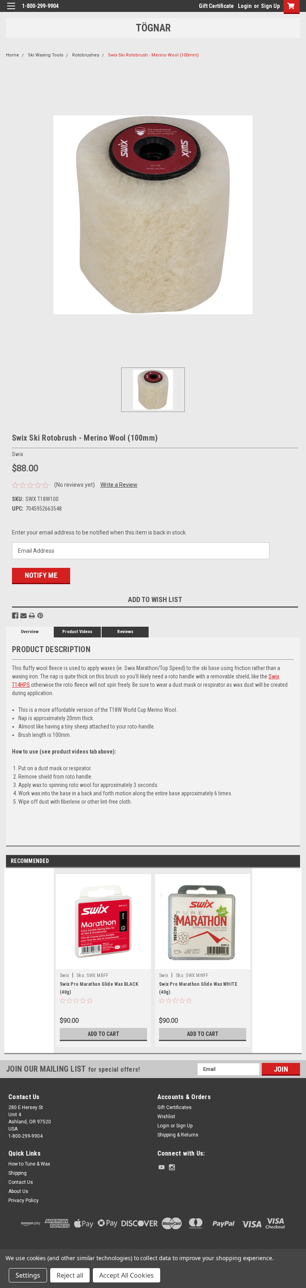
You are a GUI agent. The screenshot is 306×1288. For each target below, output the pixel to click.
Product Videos (77, 631)
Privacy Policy (23, 1200)
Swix (64, 975)
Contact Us (20, 1182)
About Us (18, 1191)
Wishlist (166, 1116)
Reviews (125, 631)
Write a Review (118, 485)
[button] (153, 1246)
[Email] (23, 615)
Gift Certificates (174, 1107)
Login (245, 6)
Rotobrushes (85, 55)
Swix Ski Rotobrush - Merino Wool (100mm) (153, 55)
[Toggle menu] (11, 11)
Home (12, 55)
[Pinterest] (40, 615)
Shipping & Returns (177, 1135)
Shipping (17, 1173)
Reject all (70, 1275)
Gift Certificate (216, 6)
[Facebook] (15, 615)
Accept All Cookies (126, 1275)
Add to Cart (103, 1034)
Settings (28, 1275)
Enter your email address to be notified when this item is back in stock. (99, 532)
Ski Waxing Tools (45, 55)
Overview (30, 631)
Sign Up (270, 6)
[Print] (32, 615)
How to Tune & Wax (29, 1164)
